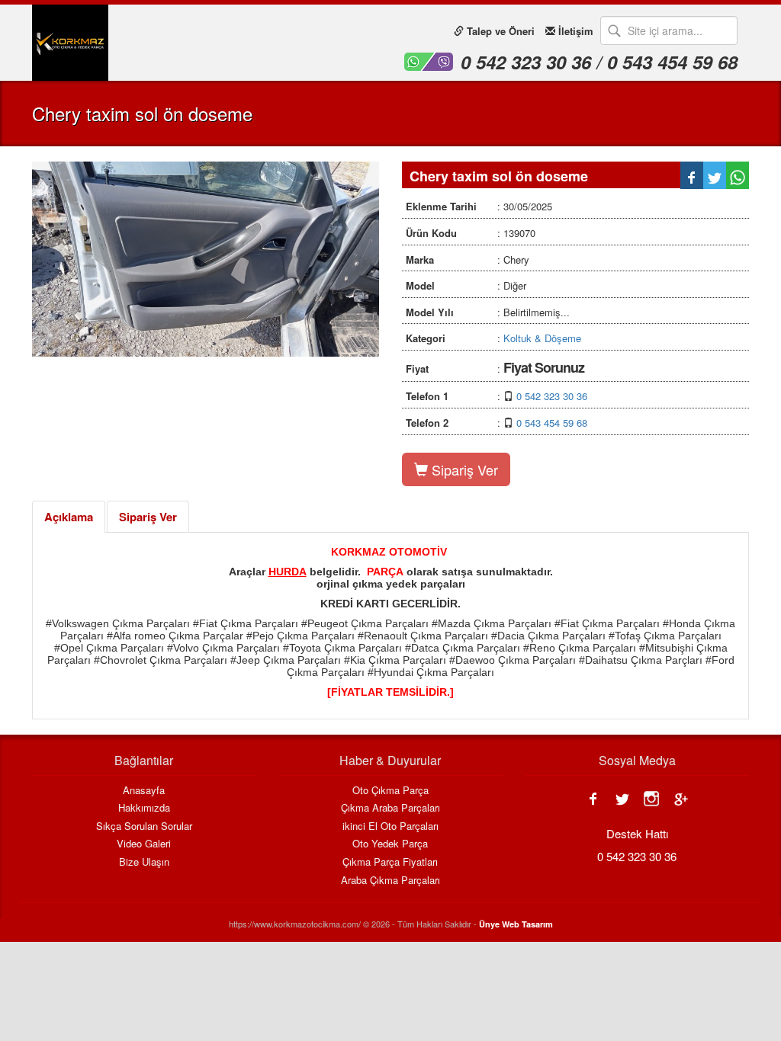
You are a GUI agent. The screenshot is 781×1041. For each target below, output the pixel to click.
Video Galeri (144, 843)
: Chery (467, 259)
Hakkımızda (144, 808)
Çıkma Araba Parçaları (390, 808)
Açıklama (68, 516)
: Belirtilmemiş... (488, 312)
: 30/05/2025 (479, 206)
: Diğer (466, 285)
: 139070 (470, 233)
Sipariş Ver (463, 469)
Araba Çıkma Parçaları (390, 880)
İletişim (574, 31)
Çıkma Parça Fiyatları (390, 862)
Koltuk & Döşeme (542, 338)
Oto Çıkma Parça (390, 790)
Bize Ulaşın (144, 862)
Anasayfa (144, 790)
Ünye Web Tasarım (516, 924)
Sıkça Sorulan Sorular (144, 826)
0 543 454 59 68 (551, 422)
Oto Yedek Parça (390, 843)
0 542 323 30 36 (551, 396)
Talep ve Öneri (499, 31)
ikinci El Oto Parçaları (390, 826)
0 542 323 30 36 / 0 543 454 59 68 (599, 62)
